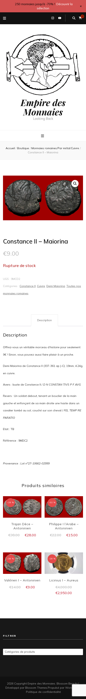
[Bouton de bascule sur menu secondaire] (4, 18)
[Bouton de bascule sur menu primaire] (43, 135)
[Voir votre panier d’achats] (80, 18)
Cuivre (41, 286)
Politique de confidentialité (43, 692)
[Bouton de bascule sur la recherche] (73, 18)
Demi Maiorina (55, 286)
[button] (75, 183)
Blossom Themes (36, 687)
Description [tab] (44, 320)
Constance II (28, 286)
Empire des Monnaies (43, 107)
